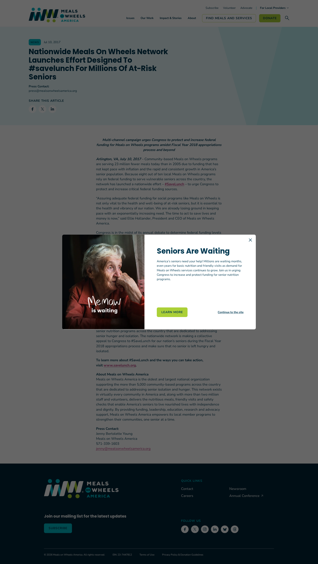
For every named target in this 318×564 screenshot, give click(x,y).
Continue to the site (230, 312)
